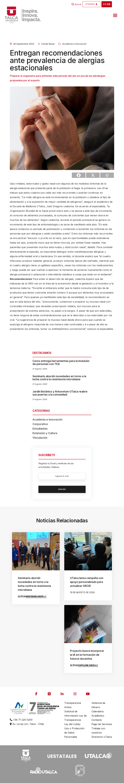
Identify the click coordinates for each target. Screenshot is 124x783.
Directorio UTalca (101, 736)
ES (108, 4)
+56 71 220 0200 (22, 719)
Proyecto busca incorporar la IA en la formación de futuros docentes (87, 654)
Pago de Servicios (101, 724)
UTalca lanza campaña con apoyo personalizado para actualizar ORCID (86, 582)
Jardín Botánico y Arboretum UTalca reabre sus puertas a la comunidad (60, 393)
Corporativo (40, 424)
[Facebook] (78, 175)
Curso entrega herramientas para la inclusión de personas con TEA (61, 362)
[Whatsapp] (107, 175)
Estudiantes (40, 428)
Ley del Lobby (72, 724)
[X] (93, 175)
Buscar (78, 4)
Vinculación (40, 437)
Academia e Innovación (74, 43)
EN (104, 4)
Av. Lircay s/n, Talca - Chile (28, 723)
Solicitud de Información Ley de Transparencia (75, 715)
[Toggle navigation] (114, 15)
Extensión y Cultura (45, 433)
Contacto (96, 719)
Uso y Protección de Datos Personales (74, 732)
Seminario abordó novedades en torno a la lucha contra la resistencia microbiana (59, 378)
